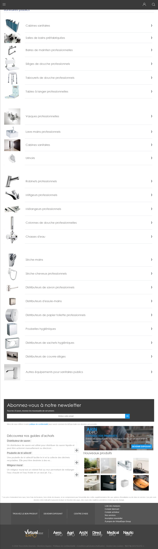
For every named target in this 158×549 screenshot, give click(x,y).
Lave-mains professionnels (43, 131)
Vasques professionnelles (42, 116)
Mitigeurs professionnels (41, 195)
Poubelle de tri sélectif (19, 453)
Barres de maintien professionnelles (49, 50)
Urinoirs (30, 158)
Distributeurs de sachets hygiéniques (50, 342)
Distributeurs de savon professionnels (50, 287)
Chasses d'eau (35, 236)
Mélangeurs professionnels (43, 209)
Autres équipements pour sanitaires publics (54, 372)
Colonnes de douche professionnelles (51, 222)
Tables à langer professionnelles (47, 91)
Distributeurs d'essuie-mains (44, 301)
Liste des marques (112, 506)
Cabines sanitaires (38, 25)
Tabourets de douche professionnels (50, 77)
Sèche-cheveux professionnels (46, 273)
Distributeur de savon (18, 440)
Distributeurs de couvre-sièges (46, 356)
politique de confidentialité (38, 424)
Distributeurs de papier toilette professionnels (55, 315)
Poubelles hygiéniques (41, 328)
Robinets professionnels (41, 181)
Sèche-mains (34, 259)
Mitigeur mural (15, 465)
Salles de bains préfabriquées (45, 37)
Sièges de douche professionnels (48, 63)
